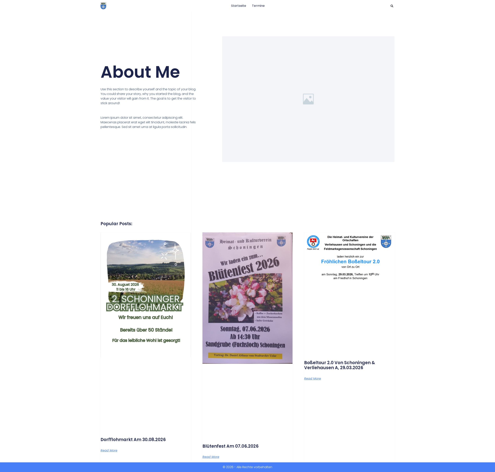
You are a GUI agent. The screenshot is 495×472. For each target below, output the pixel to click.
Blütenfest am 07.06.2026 (230, 446)
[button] (391, 6)
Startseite (238, 5)
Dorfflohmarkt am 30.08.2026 (133, 440)
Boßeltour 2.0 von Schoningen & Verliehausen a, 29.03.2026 (339, 365)
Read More (109, 450)
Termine (258, 5)
